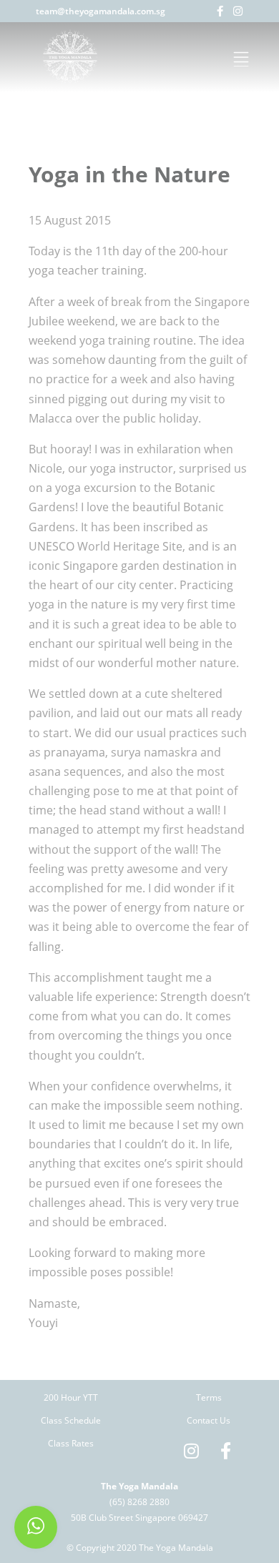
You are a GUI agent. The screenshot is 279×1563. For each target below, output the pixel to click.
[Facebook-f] (220, 11)
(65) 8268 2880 (139, 1502)
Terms (209, 1397)
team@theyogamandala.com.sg (100, 11)
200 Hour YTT (71, 1397)
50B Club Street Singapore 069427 (139, 1518)
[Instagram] (237, 11)
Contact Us (208, 1420)
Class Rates (71, 1443)
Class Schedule (71, 1420)
